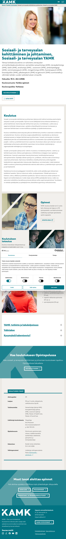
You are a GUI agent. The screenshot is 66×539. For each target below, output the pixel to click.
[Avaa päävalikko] (62, 2)
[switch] (25, 281)
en (59, 2)
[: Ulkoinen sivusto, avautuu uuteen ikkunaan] (57, 251)
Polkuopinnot (39, 490)
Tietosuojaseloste (40, 534)
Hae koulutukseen (9, 93)
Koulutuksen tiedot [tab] (16, 391)
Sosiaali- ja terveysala (11, 5)
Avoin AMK (23, 490)
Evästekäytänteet (40, 531)
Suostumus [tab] (11, 255)
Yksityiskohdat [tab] (33, 255)
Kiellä (12, 287)
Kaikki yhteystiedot (43, 522)
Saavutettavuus (50, 531)
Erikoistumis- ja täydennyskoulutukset (32, 495)
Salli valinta (33, 287)
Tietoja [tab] (55, 255)
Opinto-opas (46, 220)
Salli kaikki (54, 287)
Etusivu (3, 5)
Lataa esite (9, 98)
